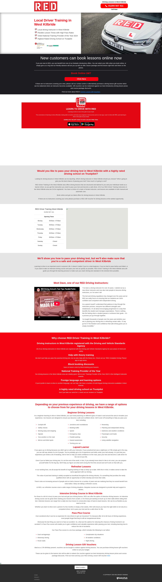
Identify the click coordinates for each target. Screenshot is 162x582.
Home (36, 575)
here (108, 556)
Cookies (36, 579)
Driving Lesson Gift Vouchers (90, 92)
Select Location (80, 567)
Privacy (36, 577)
